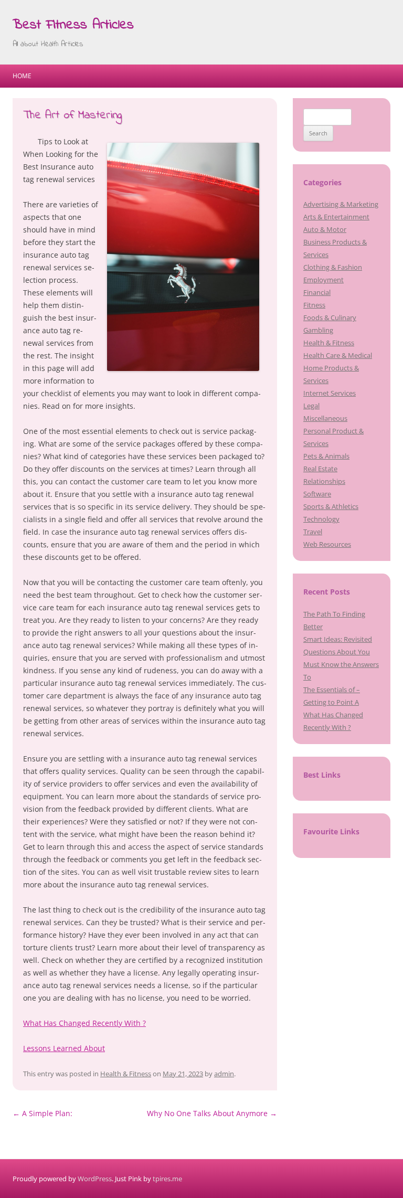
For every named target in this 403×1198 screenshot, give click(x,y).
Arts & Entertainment (336, 216)
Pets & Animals (326, 456)
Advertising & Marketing (340, 204)
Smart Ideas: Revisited (337, 639)
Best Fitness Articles (73, 25)
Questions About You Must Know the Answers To (341, 664)
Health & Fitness (125, 1073)
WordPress (95, 1178)
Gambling (318, 330)
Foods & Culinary (329, 317)
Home (22, 75)
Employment (323, 279)
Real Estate (320, 468)
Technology (321, 519)
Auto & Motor (324, 229)
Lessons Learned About (64, 1048)
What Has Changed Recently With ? (84, 1023)
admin (224, 1073)
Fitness (314, 305)
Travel (312, 531)
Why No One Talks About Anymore (212, 1113)
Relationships (324, 481)
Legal (311, 405)
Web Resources (327, 544)
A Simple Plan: (42, 1113)
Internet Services (329, 393)
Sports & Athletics (330, 506)
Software (317, 494)
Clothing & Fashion (332, 267)
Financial (317, 292)
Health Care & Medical (337, 355)
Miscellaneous (325, 418)
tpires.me (167, 1178)
